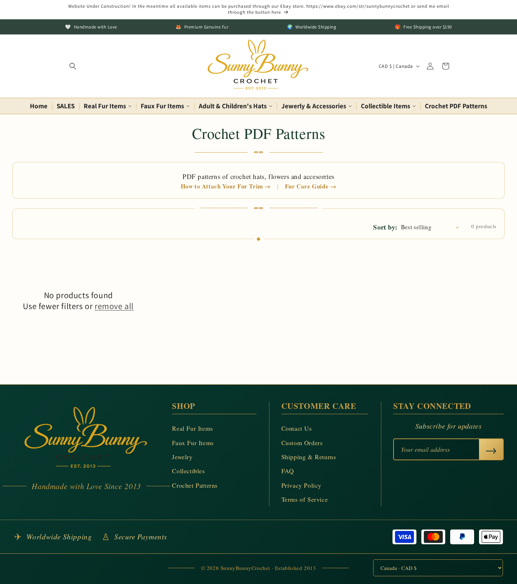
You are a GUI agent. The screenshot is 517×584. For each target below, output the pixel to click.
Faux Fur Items (192, 442)
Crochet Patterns (195, 485)
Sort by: (385, 227)
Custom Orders (302, 442)
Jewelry (182, 457)
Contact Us (296, 428)
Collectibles (188, 471)
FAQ (287, 471)
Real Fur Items (192, 428)
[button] (73, 66)
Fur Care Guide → (311, 186)
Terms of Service (304, 499)
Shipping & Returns (308, 457)
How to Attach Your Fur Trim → (226, 186)
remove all (114, 306)
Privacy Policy (301, 485)
